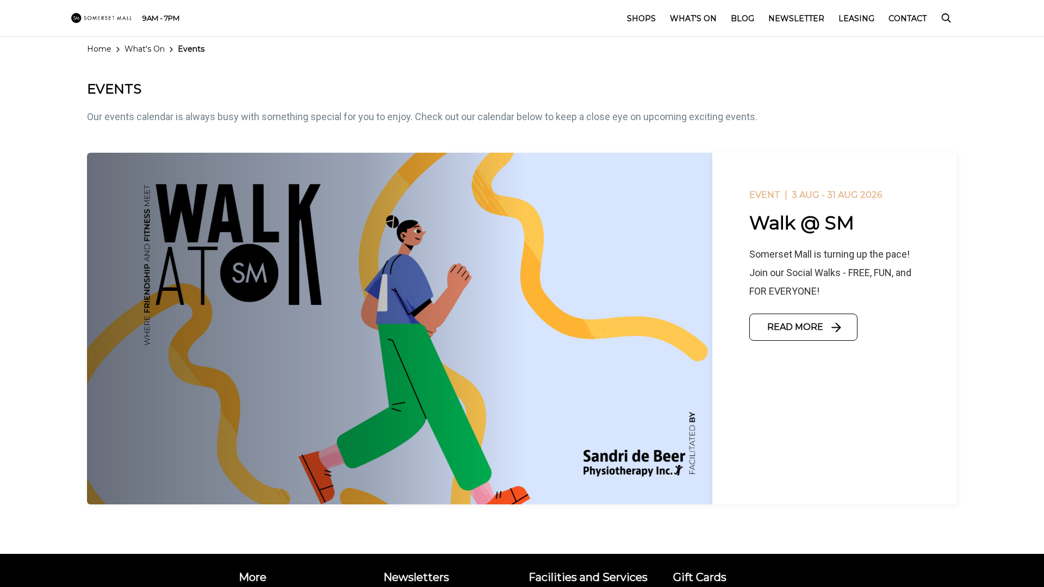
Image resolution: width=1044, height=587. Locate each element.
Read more (795, 327)
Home (99, 49)
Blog (742, 18)
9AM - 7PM (160, 18)
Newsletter (796, 18)
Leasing (856, 18)
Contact (907, 18)
